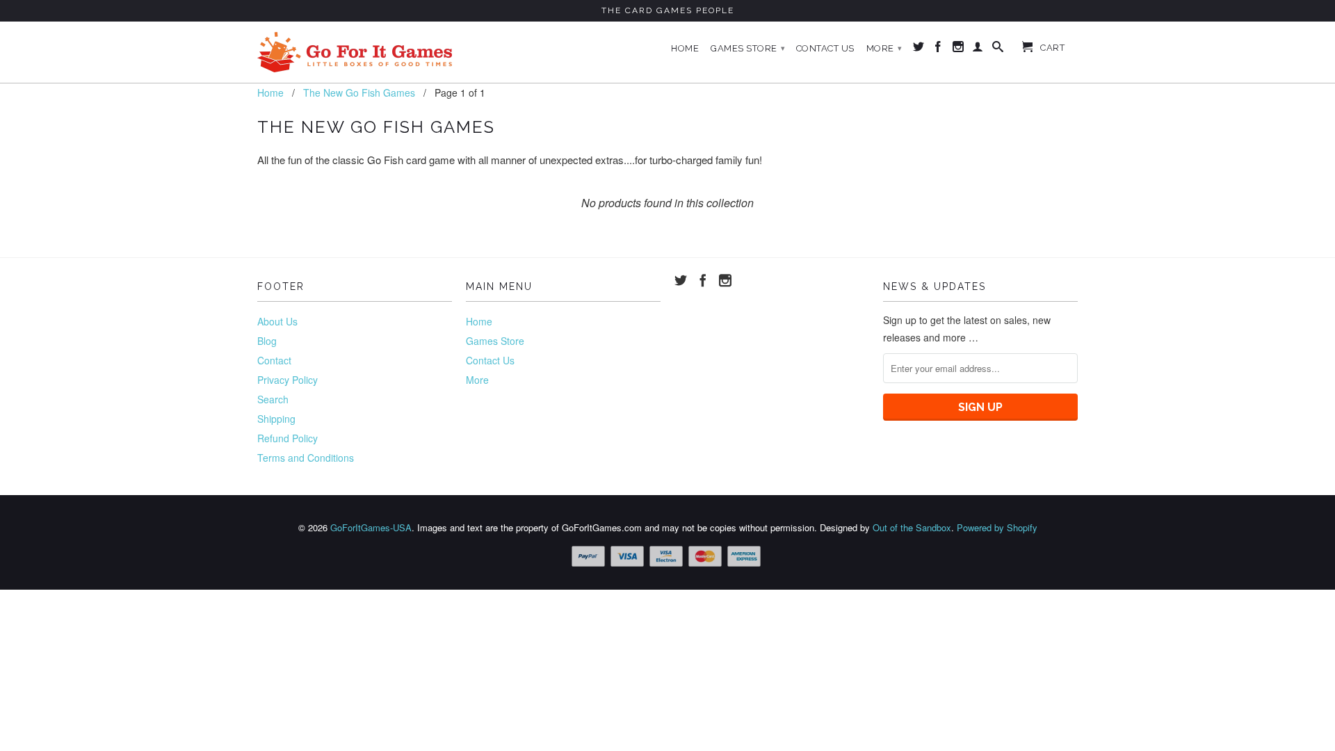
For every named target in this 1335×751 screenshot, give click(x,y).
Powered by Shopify (997, 527)
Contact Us (825, 48)
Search (273, 399)
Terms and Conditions (305, 458)
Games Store (748, 48)
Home (685, 48)
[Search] (998, 49)
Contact (274, 360)
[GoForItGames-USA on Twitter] (919, 49)
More (884, 48)
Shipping (276, 419)
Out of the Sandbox (912, 527)
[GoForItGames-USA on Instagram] (958, 49)
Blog (267, 341)
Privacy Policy (287, 380)
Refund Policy (287, 438)
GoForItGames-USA (371, 527)
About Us (277, 321)
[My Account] (978, 49)
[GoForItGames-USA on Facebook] (938, 49)
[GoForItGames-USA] (354, 52)
